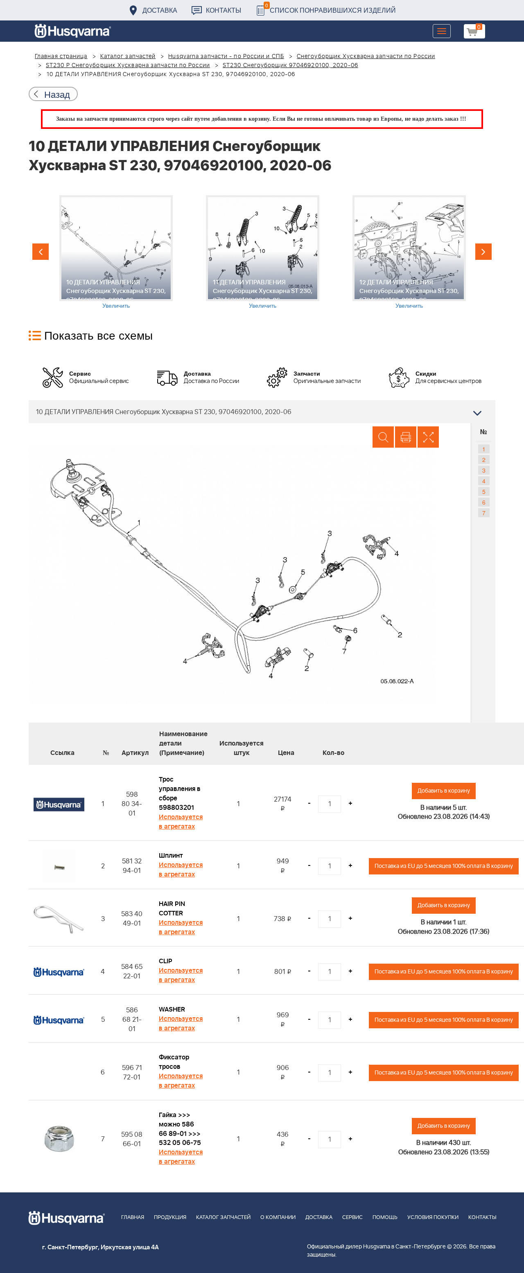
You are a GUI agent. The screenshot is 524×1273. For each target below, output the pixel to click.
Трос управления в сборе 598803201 (180, 794)
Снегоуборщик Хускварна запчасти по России (366, 56)
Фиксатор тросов (174, 1062)
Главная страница (61, 56)
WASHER (172, 1009)
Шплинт (171, 856)
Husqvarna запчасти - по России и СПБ (226, 56)
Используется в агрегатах (181, 821)
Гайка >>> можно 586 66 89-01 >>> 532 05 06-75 (180, 1129)
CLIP (165, 961)
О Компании (278, 1217)
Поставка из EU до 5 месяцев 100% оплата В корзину (444, 866)
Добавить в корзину (444, 790)
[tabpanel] (116, 252)
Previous (40, 251)
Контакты (223, 10)
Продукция (170, 1217)
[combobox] (262, 411)
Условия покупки (432, 1217)
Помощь (385, 1217)
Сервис (352, 1217)
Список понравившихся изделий (330, 8)
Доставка (159, 10)
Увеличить (116, 305)
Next (483, 251)
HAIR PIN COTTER (172, 908)
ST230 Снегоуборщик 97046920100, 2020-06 (290, 65)
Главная (132, 1217)
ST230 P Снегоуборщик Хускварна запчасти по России (128, 65)
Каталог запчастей (128, 56)
